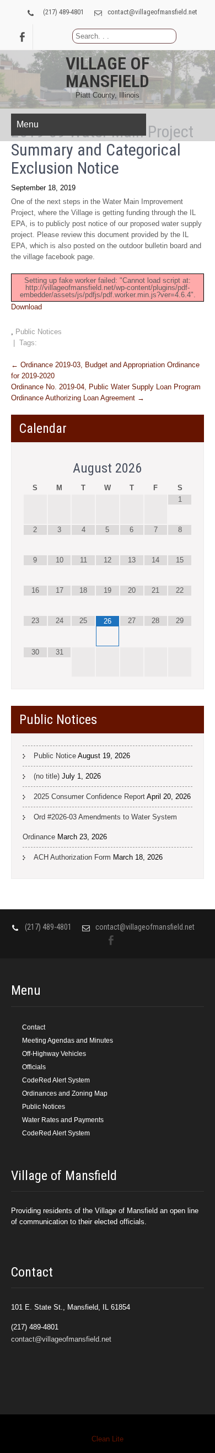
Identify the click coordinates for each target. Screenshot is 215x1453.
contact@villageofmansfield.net (152, 12)
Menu (28, 124)
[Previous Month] (35, 468)
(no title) (47, 776)
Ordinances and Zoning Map (65, 1093)
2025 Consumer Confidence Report (89, 796)
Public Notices (38, 332)
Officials (34, 1067)
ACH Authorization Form (72, 857)
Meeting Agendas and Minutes (67, 1040)
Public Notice (55, 756)
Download (26, 307)
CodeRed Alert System (56, 1080)
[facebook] (22, 37)
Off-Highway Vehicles (54, 1054)
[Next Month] (179, 468)
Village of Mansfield (107, 72)
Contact (33, 1027)
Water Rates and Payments (63, 1120)
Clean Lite (107, 1439)
